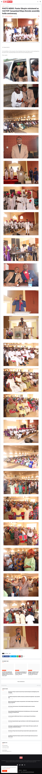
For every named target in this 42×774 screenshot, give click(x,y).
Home (3, 6)
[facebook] (17, 765)
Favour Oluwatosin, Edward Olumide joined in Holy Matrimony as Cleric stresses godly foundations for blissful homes (23, 712)
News (10, 653)
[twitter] (20, 765)
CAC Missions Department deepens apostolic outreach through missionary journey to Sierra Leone (7, 673)
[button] (1, 2)
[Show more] (24, 656)
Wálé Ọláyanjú (31, 772)
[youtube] (22, 765)
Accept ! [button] (4, 770)
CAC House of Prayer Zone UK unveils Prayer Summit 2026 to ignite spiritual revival (22, 730)
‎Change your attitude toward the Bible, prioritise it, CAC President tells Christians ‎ (33, 673)
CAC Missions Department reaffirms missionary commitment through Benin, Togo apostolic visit (24, 697)
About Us (20, 770)
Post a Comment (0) (21, 681)
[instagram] (25, 765)
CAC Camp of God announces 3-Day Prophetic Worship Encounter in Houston (21, 706)
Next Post (38, 685)
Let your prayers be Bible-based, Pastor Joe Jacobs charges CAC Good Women (21, 716)
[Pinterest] (20, 656)
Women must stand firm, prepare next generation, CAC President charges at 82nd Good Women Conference (23, 702)
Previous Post (4, 685)
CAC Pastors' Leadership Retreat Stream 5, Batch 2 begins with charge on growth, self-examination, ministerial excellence (23, 726)
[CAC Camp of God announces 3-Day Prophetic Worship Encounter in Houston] (5, 707)
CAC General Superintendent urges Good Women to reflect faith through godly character (23, 721)
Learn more (8, 768)
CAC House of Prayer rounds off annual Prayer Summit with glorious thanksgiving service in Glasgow (23, 692)
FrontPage (7, 6)
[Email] (22, 656)
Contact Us (25, 770)
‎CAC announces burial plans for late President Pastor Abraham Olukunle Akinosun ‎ (21, 673)
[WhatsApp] (17, 656)
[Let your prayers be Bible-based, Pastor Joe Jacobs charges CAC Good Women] (5, 717)
